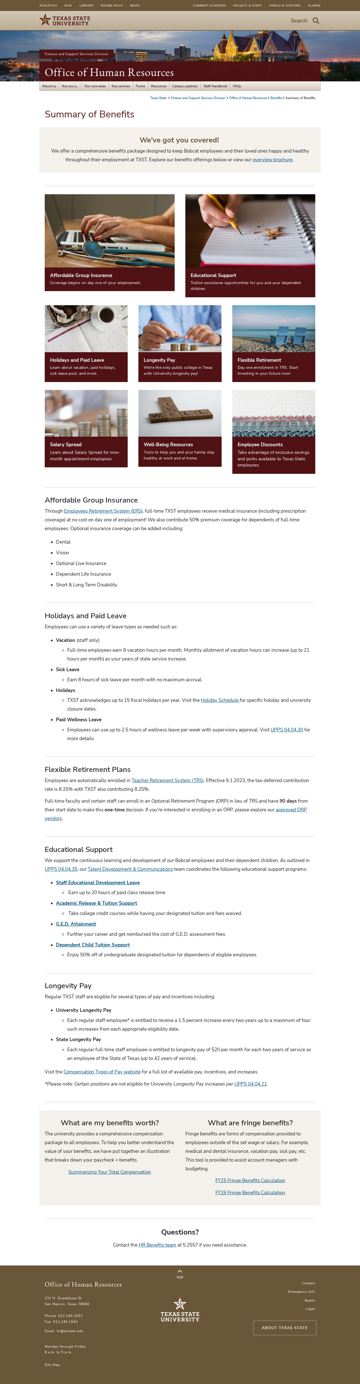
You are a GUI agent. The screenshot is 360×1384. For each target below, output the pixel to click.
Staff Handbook (215, 86)
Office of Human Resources (109, 72)
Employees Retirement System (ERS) (103, 511)
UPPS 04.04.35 (61, 869)
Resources (159, 86)
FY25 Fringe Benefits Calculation (250, 1180)
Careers (308, 1283)
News (135, 5)
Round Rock (112, 5)
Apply (310, 1300)
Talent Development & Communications (130, 869)
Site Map (52, 1364)
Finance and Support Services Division (76, 54)
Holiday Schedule (220, 700)
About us (49, 86)
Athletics (48, 5)
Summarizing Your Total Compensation (109, 1172)
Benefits (276, 98)
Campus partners (185, 86)
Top (180, 1277)
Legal (310, 1308)
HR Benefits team (157, 1245)
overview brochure (272, 160)
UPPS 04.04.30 (287, 730)
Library (87, 5)
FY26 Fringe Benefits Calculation (250, 1192)
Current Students (209, 5)
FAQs (237, 86)
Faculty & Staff (247, 5)
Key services (121, 86)
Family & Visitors (285, 5)
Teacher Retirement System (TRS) (168, 780)
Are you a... (70, 86)
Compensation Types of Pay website (102, 1072)
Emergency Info (301, 1291)
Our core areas (95, 86)
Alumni (314, 5)
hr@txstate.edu (70, 1331)
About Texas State (285, 1328)
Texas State (159, 98)
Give (68, 5)
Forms (140, 86)
